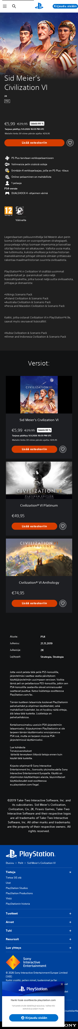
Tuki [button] (9, 930)
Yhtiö (9, 898)
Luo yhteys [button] (13, 948)
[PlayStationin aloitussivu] (39, 6)
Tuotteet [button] (12, 913)
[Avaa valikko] (4, 6)
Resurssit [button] (12, 939)
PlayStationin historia (18, 903)
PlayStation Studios (17, 888)
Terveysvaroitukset (21, 751)
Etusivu (10, 863)
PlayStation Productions (19, 893)
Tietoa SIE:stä (13, 877)
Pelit (20, 863)
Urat (8, 883)
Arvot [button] (10, 922)
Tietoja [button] (10, 872)
